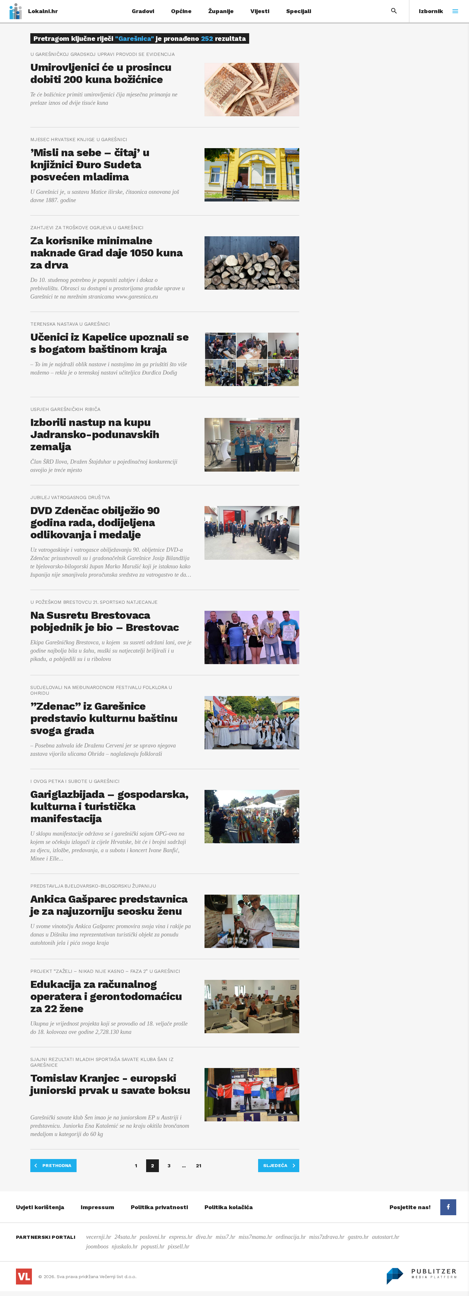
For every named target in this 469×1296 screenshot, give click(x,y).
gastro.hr (358, 1237)
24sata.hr (126, 1237)
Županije (221, 11)
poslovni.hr (153, 1237)
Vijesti (259, 11)
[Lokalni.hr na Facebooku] (448, 1207)
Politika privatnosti (159, 1207)
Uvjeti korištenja (40, 1207)
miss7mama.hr (255, 1237)
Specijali (298, 11)
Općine (181, 11)
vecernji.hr (98, 1237)
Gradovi (143, 11)
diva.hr (204, 1237)
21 (198, 1166)
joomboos (97, 1246)
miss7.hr (225, 1237)
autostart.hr (385, 1237)
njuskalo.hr (125, 1246)
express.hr (181, 1237)
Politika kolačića (229, 1207)
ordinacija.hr (291, 1237)
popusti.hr (153, 1246)
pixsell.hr (179, 1246)
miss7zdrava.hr (327, 1237)
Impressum (97, 1207)
